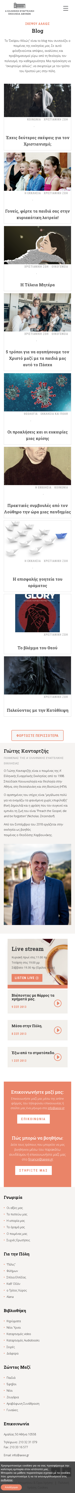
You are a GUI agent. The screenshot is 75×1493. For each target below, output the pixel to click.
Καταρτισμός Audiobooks (23, 1340)
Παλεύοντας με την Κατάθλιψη (37, 710)
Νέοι (10, 1390)
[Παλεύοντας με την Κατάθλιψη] (37, 675)
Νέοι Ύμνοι (14, 1327)
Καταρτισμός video (19, 1334)
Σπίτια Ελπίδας (16, 1277)
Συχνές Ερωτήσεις (18, 1240)
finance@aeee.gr (40, 1159)
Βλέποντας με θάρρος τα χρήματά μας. (33, 997)
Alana (10, 1297)
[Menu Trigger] (65, 8)
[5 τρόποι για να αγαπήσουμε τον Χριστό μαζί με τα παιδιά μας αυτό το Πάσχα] (37, 312)
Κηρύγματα (14, 1321)
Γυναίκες (12, 1410)
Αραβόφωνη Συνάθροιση (23, 1403)
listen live (25, 978)
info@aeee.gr (56, 1108)
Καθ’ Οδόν (13, 1284)
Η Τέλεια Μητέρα (37, 284)
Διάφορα (12, 1353)
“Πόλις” (11, 1264)
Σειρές (11, 1347)
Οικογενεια (60, 266)
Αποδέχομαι (11, 1487)
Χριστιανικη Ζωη (56, 119)
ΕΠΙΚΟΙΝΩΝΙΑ (33, 1119)
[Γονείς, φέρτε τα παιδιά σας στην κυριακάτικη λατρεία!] (37, 172)
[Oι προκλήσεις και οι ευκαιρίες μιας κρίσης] (37, 392)
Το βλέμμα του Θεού (37, 647)
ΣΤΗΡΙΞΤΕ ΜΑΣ (33, 1170)
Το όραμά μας (16, 1227)
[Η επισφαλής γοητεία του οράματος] (37, 539)
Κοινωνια (34, 119)
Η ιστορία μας (16, 1221)
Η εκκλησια (33, 193)
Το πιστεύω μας (17, 1214)
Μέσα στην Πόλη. (27, 1025)
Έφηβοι (11, 1384)
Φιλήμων (12, 1271)
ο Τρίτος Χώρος (17, 1290)
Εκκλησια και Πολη (54, 413)
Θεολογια (31, 413)
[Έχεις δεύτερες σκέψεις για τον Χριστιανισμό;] (37, 98)
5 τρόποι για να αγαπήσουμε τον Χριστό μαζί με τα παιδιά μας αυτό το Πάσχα (37, 358)
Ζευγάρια (13, 1397)
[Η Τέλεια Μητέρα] (37, 245)
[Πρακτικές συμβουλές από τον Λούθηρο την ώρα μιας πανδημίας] (37, 466)
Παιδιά (11, 1378)
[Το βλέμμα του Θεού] (37, 613)
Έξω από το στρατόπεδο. (33, 1052)
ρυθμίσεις (7, 1480)
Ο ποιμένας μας (17, 1234)
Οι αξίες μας (15, 1208)
